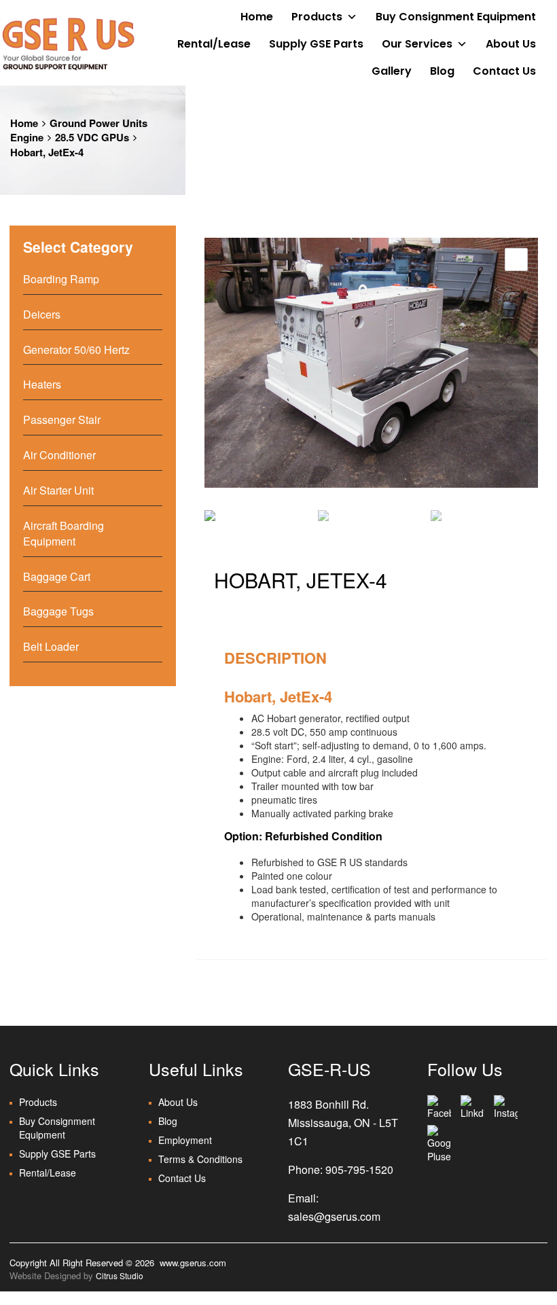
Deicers (41, 314)
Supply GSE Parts (316, 44)
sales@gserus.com (334, 1216)
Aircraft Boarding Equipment (63, 533)
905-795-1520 (359, 1169)
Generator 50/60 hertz (76, 349)
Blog (442, 71)
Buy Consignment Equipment (456, 16)
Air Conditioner (59, 455)
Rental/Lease (214, 44)
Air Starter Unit (58, 490)
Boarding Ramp (61, 279)
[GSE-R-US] (68, 43)
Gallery (392, 71)
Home (256, 16)
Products (316, 16)
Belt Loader (51, 646)
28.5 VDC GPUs (92, 137)
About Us (511, 44)
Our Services (417, 44)
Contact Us (504, 71)
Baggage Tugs (58, 611)
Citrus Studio (119, 1275)
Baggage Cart (56, 576)
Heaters (42, 384)
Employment (185, 1140)
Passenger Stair (62, 419)
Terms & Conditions (200, 1159)
